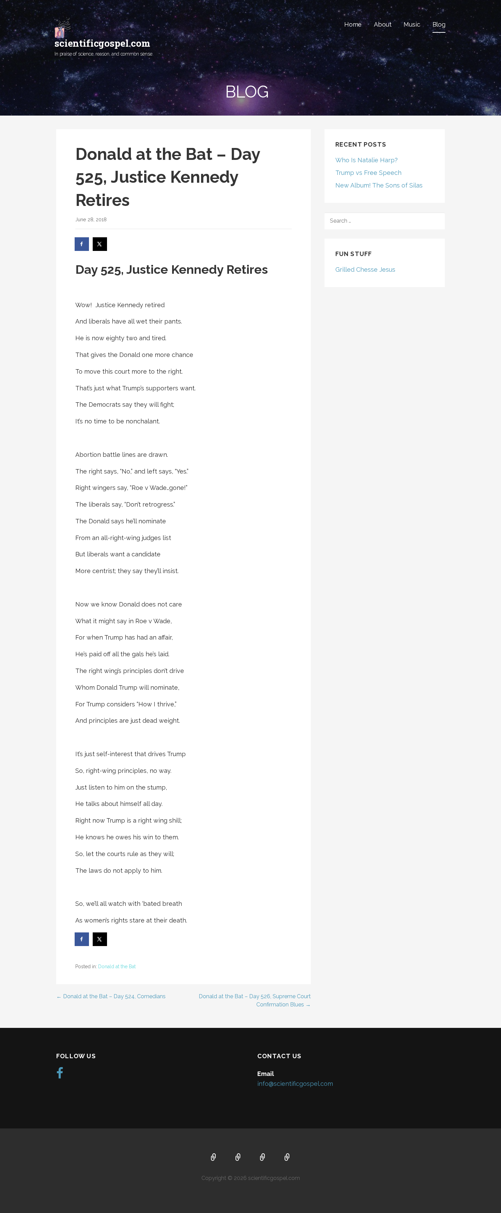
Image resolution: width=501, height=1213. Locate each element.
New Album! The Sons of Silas (379, 185)
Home (353, 24)
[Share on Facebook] (82, 244)
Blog (438, 24)
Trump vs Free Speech (368, 172)
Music (412, 24)
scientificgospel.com (102, 43)
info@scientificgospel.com (295, 1083)
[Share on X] (100, 244)
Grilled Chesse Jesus (365, 269)
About (382, 24)
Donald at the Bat (117, 966)
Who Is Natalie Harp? (366, 160)
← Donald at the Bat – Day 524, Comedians (111, 996)
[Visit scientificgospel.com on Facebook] (59, 1075)
